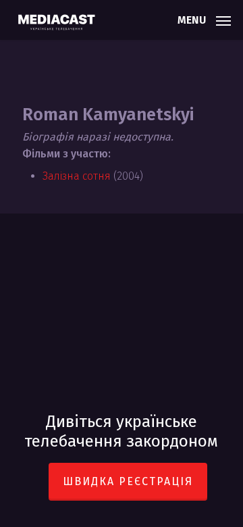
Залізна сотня (77, 176)
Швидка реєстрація (128, 481)
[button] (204, 18)
